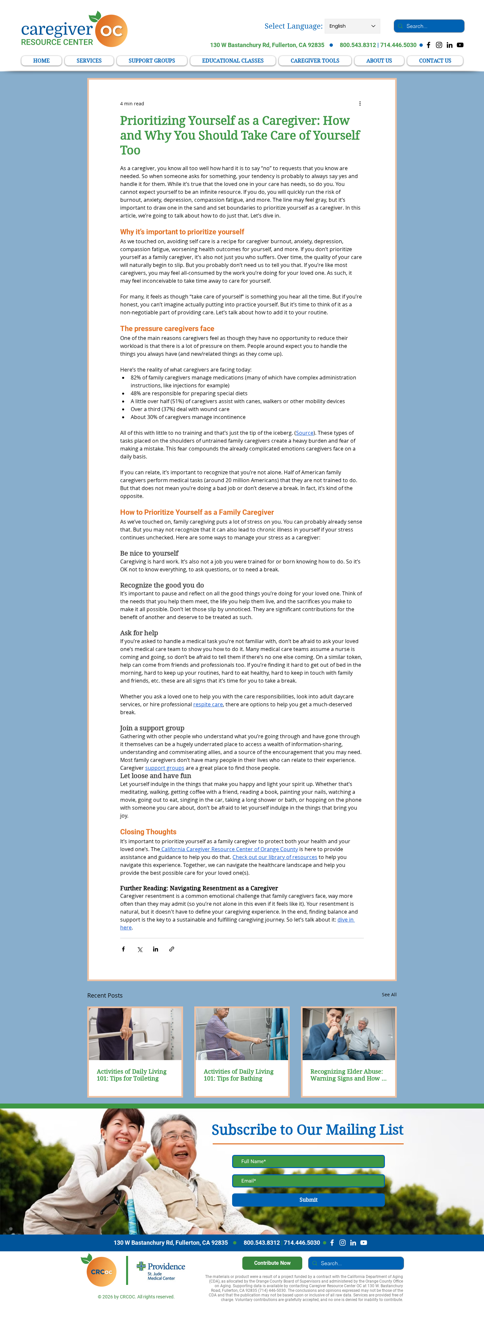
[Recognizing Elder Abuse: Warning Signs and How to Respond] (349, 1034)
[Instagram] (342, 1242)
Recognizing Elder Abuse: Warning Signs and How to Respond (348, 1075)
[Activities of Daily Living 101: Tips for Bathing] (242, 1034)
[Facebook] (332, 1242)
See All (389, 994)
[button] (315, 60)
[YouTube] (460, 45)
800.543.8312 (358, 44)
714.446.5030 (398, 44)
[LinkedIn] (449, 45)
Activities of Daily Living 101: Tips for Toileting (132, 1075)
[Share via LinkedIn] (155, 949)
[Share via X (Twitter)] (139, 949)
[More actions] (360, 103)
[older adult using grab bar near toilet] (135, 1034)
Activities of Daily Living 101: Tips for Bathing (239, 1075)
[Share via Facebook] (123, 949)
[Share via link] (172, 949)
